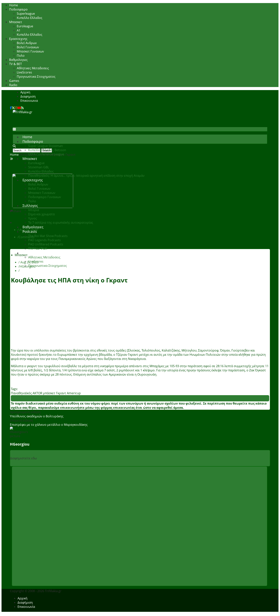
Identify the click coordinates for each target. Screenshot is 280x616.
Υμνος (32, 218)
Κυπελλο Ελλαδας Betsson (47, 150)
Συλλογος (30, 205)
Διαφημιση (28, 96)
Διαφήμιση (25, 602)
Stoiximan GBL (38, 167)
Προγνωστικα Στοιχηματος (36, 76)
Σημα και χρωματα (41, 214)
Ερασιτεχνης (18, 39)
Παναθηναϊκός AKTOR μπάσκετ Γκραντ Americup (46, 393)
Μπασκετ (15, 22)
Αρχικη (25, 92)
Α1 (18, 30)
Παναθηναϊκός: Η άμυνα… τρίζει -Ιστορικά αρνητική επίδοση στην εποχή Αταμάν (86, 175)
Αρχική (22, 598)
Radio (13, 85)
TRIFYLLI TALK (37, 248)
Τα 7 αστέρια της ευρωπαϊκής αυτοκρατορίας (60, 222)
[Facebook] (11, 108)
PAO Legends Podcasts (44, 240)
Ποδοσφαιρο (18, 9)
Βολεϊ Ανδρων (27, 43)
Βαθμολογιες (18, 60)
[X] (13, 108)
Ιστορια (33, 210)
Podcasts (29, 231)
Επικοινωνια (29, 100)
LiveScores (24, 72)
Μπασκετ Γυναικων (30, 51)
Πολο (21, 55)
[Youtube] (19, 108)
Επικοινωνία (26, 607)
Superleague (26, 13)
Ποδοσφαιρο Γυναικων (44, 197)
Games (14, 81)
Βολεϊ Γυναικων (28, 47)
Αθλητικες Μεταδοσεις (33, 68)
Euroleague (25, 26)
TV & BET (15, 64)
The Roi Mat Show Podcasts (48, 236)
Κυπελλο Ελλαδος (29, 18)
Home (13, 5)
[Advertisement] (82, 122)
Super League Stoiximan (45, 146)
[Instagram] (16, 108)
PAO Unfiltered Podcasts (45, 244)
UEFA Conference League (46, 154)
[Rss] (22, 108)
